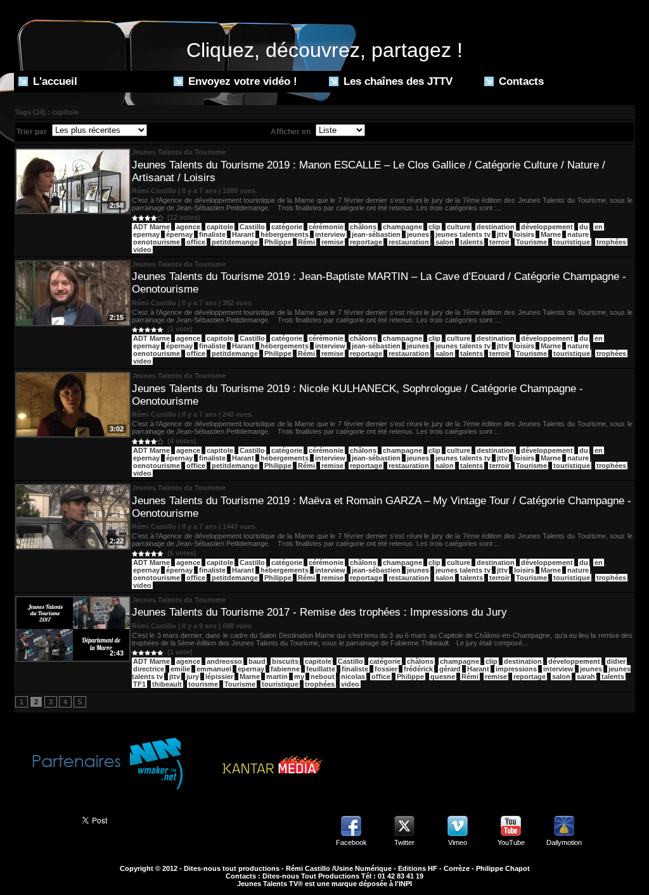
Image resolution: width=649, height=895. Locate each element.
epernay (146, 234)
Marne (551, 234)
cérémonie (326, 227)
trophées (611, 242)
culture (458, 227)
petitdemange (235, 242)
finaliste (212, 234)
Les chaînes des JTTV (396, 81)
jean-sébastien (376, 234)
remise (332, 242)
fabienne (285, 669)
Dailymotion (564, 842)
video (142, 249)
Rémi (306, 242)
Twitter (404, 842)
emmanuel (213, 669)
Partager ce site (42, 819)
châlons (363, 227)
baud (257, 661)
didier (616, 661)
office (195, 242)
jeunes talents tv (463, 234)
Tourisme (531, 242)
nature (578, 234)
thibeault (167, 684)
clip (434, 227)
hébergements (284, 234)
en (598, 227)
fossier (386, 669)
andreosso (224, 661)
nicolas (353, 676)
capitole (220, 227)
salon (444, 242)
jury (192, 676)
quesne (442, 676)
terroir (499, 242)
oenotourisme (156, 242)
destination (496, 227)
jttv (502, 234)
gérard (450, 669)
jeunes (418, 234)
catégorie (286, 227)
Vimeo (457, 842)
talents (471, 242)
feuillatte (320, 669)
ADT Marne (151, 227)
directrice (148, 669)
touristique (571, 242)
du (583, 227)
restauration (409, 242)
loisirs (524, 234)
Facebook (351, 842)
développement (547, 227)
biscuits (285, 661)
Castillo (252, 227)
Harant (243, 234)
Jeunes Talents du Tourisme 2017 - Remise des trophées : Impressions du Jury (319, 612)
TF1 (139, 684)
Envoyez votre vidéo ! (241, 81)
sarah (586, 676)
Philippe (278, 242)
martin (277, 676)
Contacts (520, 81)
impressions (516, 669)
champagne (402, 227)
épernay (179, 234)
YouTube (511, 842)
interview (330, 234)
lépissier (219, 676)
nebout (323, 676)
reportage (366, 242)
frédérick (418, 669)
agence (188, 227)
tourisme (203, 684)
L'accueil (53, 81)
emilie (180, 669)
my (299, 676)
